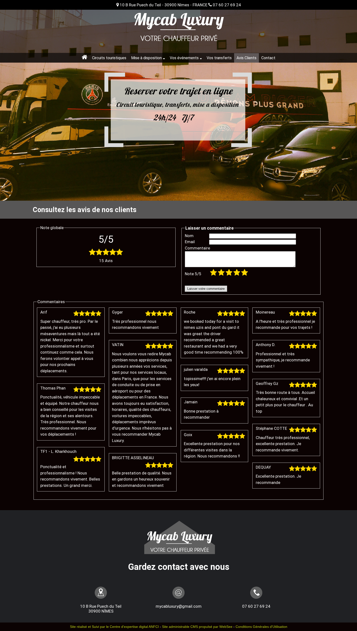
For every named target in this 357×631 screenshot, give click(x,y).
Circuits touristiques (109, 58)
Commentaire (197, 248)
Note (193, 273)
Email (190, 241)
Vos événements (184, 58)
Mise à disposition (146, 58)
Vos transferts (219, 58)
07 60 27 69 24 (226, 4)
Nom (189, 235)
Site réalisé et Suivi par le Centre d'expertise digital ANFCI (114, 627)
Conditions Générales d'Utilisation (261, 627)
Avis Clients (246, 58)
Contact (268, 58)
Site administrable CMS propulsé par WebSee (197, 627)
